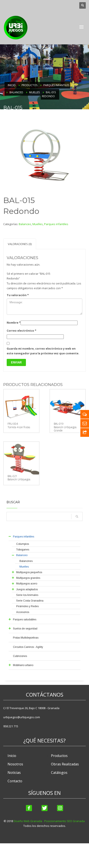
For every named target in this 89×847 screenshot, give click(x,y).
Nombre (14, 322)
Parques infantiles (56, 224)
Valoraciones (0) (20, 244)
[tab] (19, 244)
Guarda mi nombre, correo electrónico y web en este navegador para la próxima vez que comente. (43, 351)
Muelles (37, 224)
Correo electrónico (21, 330)
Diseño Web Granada (28, 821)
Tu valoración (18, 295)
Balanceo (25, 224)
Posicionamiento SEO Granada (64, 821)
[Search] (77, 516)
